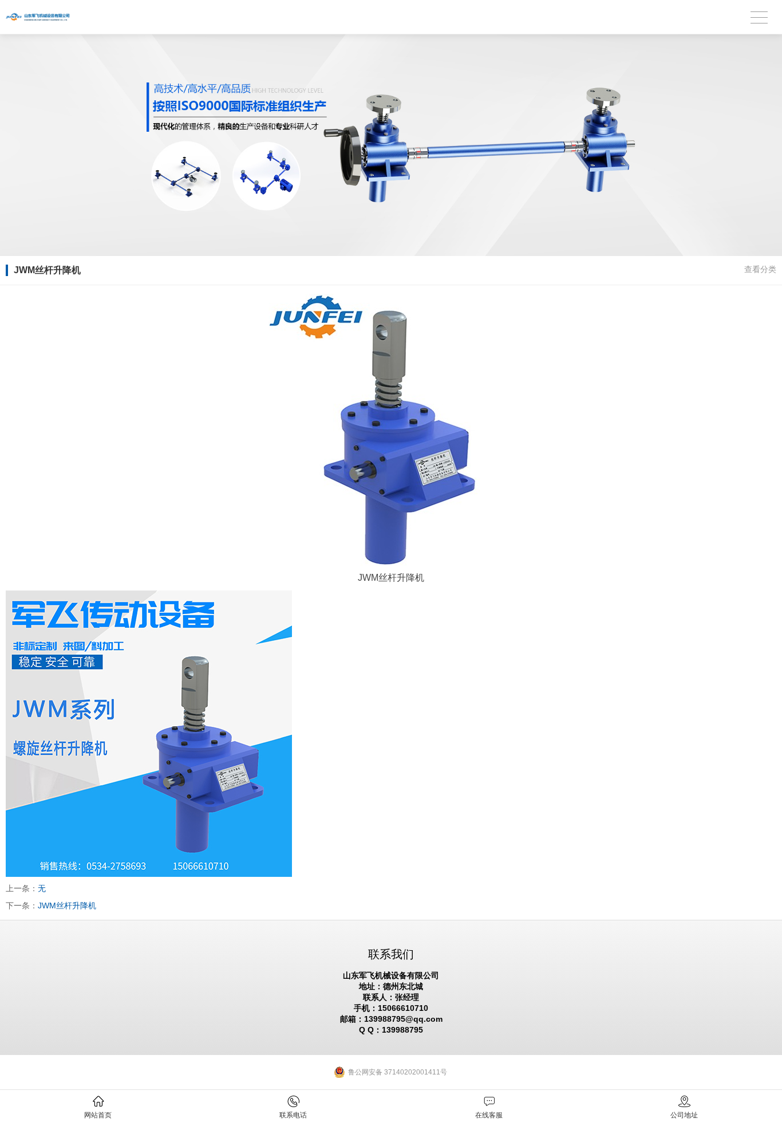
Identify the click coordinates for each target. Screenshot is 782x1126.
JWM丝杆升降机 (67, 905)
